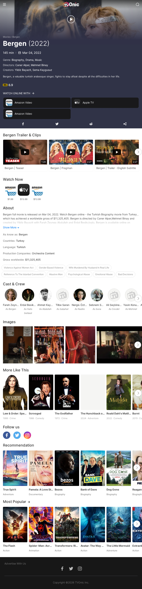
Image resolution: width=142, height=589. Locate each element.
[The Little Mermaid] (118, 524)
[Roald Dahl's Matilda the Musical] (118, 392)
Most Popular (14, 501)
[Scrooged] (41, 392)
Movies (7, 36)
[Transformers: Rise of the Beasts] (67, 524)
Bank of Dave (89, 489)
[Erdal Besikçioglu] (28, 294)
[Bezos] (67, 468)
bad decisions (125, 274)
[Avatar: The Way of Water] (93, 524)
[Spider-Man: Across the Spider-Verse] (41, 524)
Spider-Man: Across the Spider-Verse (41, 545)
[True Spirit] (15, 468)
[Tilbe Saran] (62, 294)
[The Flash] (15, 524)
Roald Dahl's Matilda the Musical (118, 413)
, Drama (28, 59)
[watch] (71, 19)
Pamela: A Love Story (41, 489)
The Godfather (64, 413)
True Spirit (9, 489)
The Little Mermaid (118, 545)
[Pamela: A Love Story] (41, 468)
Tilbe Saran (62, 304)
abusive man (56, 274)
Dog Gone (112, 489)
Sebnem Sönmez (97, 304)
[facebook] (6, 437)
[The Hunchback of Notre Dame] (93, 392)
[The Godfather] (67, 392)
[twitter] (17, 437)
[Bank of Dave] (93, 468)
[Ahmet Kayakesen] (45, 294)
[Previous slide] (5, 152)
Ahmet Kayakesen (45, 304)
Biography (18, 59)
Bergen (16, 36)
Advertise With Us (15, 563)
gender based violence (51, 267)
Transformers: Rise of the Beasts (67, 545)
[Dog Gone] (118, 468)
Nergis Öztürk (79, 304)
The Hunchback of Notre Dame (93, 413)
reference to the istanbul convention (24, 274)
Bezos (58, 489)
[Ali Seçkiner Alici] (114, 294)
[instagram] (27, 437)
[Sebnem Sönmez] (97, 294)
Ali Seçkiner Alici (114, 304)
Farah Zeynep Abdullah (11, 304)
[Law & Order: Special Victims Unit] (15, 392)
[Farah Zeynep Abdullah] (11, 294)
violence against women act (18, 267)
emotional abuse (104, 274)
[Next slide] (138, 152)
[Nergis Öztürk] (79, 294)
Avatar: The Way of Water (93, 545)
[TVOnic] (71, 4)
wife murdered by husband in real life (89, 267)
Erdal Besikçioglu (28, 304)
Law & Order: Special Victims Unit (15, 413)
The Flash (9, 545)
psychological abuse (79, 274)
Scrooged (35, 413)
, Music (37, 59)
